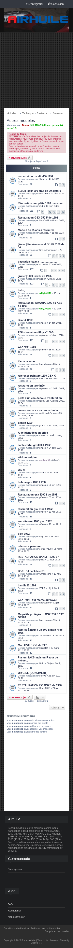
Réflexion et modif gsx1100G (36, 332)
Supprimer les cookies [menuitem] (57, 931)
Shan (41, 472)
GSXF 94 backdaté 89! (31, 571)
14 (59, 212)
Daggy (42, 279)
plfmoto (42, 323)
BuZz (42, 663)
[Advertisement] (36, 70)
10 (63, 270)
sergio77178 (45, 549)
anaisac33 (44, 460)
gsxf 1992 (24, 533)
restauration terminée (31, 385)
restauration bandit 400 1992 (35, 176)
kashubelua (45, 364)
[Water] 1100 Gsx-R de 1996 (35, 276)
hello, (21, 290)
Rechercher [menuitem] (14, 910)
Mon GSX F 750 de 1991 (33, 645)
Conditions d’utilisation (16, 928)
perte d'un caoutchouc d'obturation (40, 398)
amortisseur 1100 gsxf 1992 (35, 521)
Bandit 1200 (25, 422)
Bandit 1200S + (27, 320)
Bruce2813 (44, 688)
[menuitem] (56, 4)
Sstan (42, 179)
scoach (43, 264)
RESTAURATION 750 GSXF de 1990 (40, 685)
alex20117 (44, 233)
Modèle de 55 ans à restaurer (36, 230)
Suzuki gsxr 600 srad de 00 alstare (39, 190)
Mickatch (43, 648)
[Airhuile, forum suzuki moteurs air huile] (38, 19)
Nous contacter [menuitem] (16, 917)
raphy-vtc (44, 335)
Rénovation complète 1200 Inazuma (40, 203)
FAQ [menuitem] (10, 904)
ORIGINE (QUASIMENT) (32, 672)
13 (54, 212)
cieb (41, 378)
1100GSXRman (42, 125)
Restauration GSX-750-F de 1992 (38, 217)
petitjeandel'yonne (48, 413)
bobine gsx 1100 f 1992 (32, 482)
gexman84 (57, 125)
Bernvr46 (43, 193)
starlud (42, 435)
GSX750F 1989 (27, 346)
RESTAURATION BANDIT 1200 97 (38, 556)
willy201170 (45, 293)
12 (50, 212)
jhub (41, 206)
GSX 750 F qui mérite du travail (37, 599)
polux (42, 559)
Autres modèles (21, 120)
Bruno (25, 125)
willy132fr (43, 536)
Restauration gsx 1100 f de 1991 (37, 494)
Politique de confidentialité (45, 928)
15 (63, 212)
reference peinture (29, 546)
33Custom (44, 635)
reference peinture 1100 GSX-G (37, 375)
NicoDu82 (44, 220)
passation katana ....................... (38, 261)
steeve (42, 675)
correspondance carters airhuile (38, 410)
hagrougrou (45, 602)
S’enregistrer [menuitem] (15, 869)
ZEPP (42, 588)
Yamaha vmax (26, 361)
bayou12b (12, 128)
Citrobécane (45, 574)
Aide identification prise (33, 432)
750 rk (21, 469)
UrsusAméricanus (48, 250)
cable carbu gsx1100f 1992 (34, 445)
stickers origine (27, 457)
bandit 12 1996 (27, 585)
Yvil (32, 125)
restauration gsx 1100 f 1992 (35, 509)
